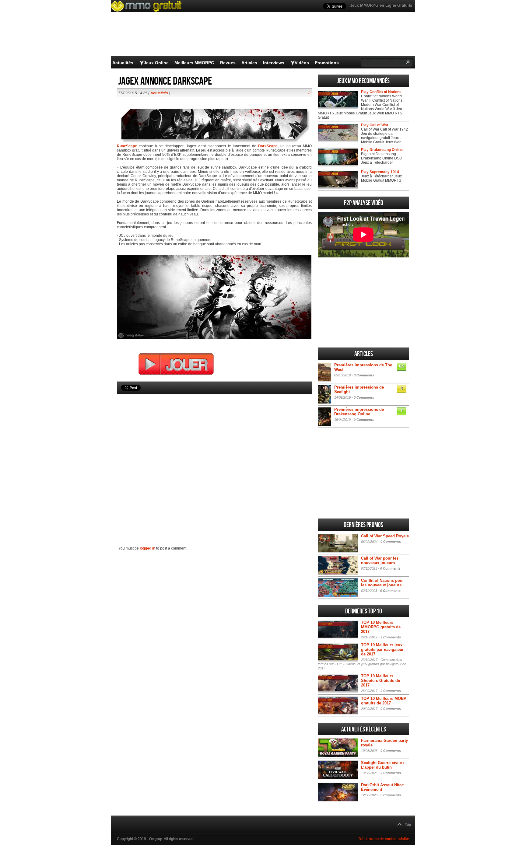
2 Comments (390, 637)
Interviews (273, 62)
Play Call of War (374, 125)
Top (408, 824)
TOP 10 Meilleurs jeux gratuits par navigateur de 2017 (382, 649)
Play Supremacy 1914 (380, 172)
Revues (228, 62)
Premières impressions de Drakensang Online (359, 411)
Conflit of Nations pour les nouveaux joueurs (382, 582)
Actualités (122, 62)
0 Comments (364, 375)
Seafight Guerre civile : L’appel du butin (382, 765)
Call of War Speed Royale (385, 536)
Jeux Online (156, 62)
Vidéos (302, 62)
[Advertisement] (214, 455)
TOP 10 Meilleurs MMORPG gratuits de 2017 (381, 627)
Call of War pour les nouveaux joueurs (379, 560)
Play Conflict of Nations (381, 92)
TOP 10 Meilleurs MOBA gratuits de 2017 (383, 700)
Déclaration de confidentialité (384, 839)
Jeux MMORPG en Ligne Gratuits (381, 5)
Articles (249, 62)
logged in (147, 548)
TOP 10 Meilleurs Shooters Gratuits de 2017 (380, 680)
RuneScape (127, 146)
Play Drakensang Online (382, 150)
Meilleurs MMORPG (194, 62)
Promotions (327, 62)
